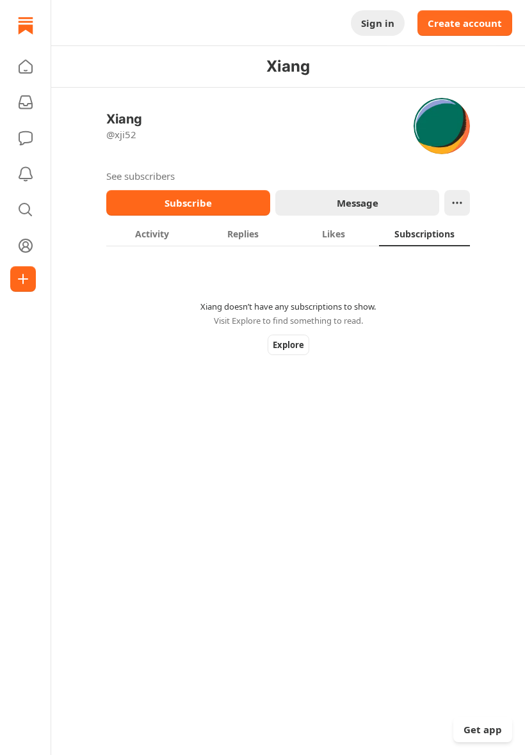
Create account (465, 23)
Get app (483, 729)
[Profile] (25, 245)
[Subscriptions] (25, 102)
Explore (288, 345)
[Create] (23, 279)
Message (357, 202)
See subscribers (140, 176)
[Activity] (25, 174)
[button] (25, 66)
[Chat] (25, 138)
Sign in (377, 23)
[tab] (151, 233)
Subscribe (188, 202)
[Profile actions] (457, 203)
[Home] (25, 25)
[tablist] (288, 233)
